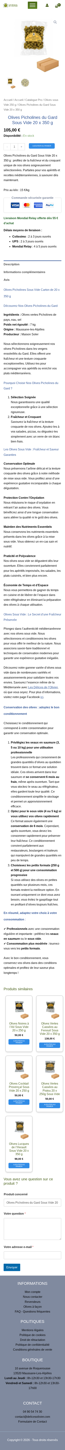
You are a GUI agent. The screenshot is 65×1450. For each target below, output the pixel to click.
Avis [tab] (7, 279)
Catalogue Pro (33, 99)
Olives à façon (32, 1306)
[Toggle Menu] (32, 5)
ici (41, 697)
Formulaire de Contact (32, 1421)
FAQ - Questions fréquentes (32, 1311)
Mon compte (32, 1291)
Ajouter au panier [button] (19, 1042)
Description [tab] (12, 264)
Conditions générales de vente (32, 1349)
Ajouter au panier (41, 146)
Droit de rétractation (32, 1339)
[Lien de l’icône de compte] (47, 5)
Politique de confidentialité (32, 1344)
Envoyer (12, 1267)
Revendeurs (32, 1301)
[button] (55, 22)
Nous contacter (32, 1296)
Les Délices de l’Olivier (43, 687)
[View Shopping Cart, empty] (58, 7)
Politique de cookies (33, 1335)
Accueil (8, 99)
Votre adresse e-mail (18, 1247)
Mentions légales (33, 1330)
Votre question (15, 1213)
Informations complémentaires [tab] (24, 272)
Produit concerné (16, 1194)
